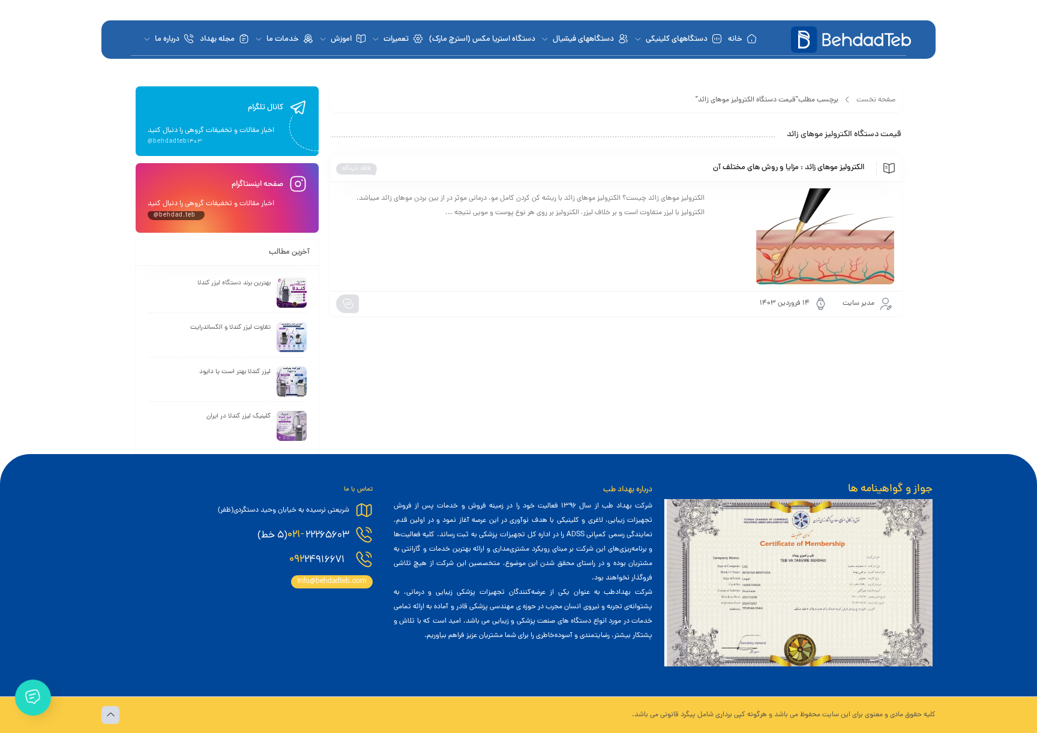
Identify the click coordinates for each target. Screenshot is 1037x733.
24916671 (318, 559)
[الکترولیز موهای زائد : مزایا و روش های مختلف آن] (805, 236)
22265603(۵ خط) (303, 535)
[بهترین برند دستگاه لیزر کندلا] (292, 293)
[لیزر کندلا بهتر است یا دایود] (292, 381)
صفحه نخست (875, 100)
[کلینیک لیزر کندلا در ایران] (292, 426)
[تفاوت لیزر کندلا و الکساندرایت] (292, 337)
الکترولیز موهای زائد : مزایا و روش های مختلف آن (788, 168)
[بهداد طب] (851, 39)
